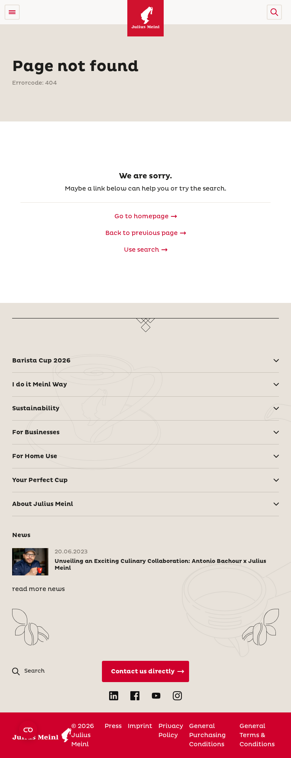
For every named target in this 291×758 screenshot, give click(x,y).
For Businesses (35, 432)
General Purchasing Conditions (207, 735)
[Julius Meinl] (145, 18)
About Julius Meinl (42, 504)
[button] (274, 12)
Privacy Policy (170, 730)
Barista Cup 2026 (41, 360)
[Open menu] (12, 12)
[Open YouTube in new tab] (156, 695)
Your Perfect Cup (40, 480)
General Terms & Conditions (257, 735)
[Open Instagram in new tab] (177, 695)
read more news (38, 589)
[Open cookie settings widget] (28, 730)
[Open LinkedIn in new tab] (113, 695)
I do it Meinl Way (39, 384)
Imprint (140, 726)
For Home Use (34, 456)
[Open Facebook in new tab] (134, 695)
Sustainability (35, 408)
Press (113, 726)
